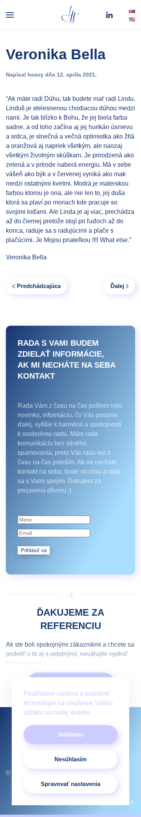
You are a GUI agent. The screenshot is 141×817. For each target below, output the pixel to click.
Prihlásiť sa (34, 550)
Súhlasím (70, 734)
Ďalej (117, 286)
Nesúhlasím (70, 759)
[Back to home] (70, 15)
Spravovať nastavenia (70, 784)
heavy (35, 74)
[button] (10, 15)
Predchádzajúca (39, 286)
